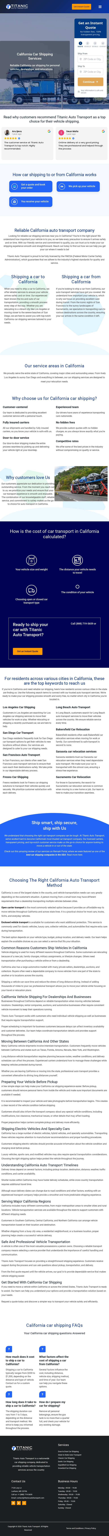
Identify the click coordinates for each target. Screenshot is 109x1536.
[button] (81, 7)
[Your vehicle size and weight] (31, 560)
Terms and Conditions (75, 1528)
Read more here (74, 854)
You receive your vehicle (35, 201)
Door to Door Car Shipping (68, 1451)
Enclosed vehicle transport (14, 922)
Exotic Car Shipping (65, 1461)
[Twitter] (19, 1503)
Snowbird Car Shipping (67, 1468)
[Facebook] (13, 1503)
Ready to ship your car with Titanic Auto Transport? (30, 629)
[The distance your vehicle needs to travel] (77, 560)
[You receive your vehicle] (14, 202)
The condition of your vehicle (77, 592)
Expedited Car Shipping (67, 1465)
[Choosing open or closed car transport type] (31, 590)
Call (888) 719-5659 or (83, 623)
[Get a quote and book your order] (14, 186)
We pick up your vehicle (82, 186)
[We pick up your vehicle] (62, 186)
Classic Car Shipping (66, 1458)
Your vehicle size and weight (31, 569)
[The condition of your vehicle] (77, 587)
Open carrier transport (12, 907)
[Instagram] (24, 1503)
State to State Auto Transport (69, 1455)
